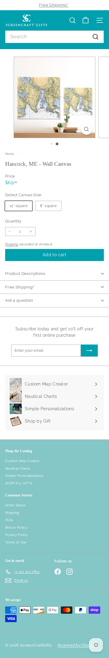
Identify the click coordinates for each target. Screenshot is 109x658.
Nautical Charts (17, 469)
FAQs (9, 520)
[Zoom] (86, 129)
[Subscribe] (89, 351)
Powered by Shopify (77, 645)
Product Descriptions (25, 273)
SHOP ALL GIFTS (18, 483)
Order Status (15, 505)
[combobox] (54, 36)
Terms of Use (16, 542)
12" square (19, 206)
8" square (48, 206)
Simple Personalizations (24, 476)
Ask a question (19, 300)
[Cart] (85, 20)
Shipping (11, 244)
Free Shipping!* (54, 5)
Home (10, 154)
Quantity (13, 221)
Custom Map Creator (22, 461)
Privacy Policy (16, 535)
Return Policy (16, 528)
